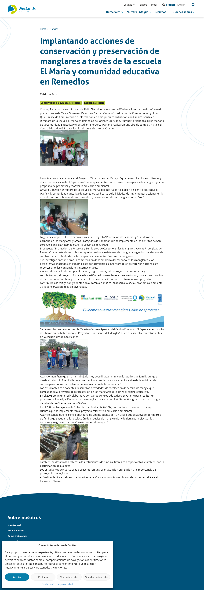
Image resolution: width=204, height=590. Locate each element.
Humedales (113, 12)
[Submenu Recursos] (168, 12)
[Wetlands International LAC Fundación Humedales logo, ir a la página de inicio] (22, 9)
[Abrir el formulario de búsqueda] (193, 4)
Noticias (54, 28)
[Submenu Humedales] (122, 12)
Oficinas (128, 4)
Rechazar (43, 577)
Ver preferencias (69, 577)
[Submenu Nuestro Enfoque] (150, 12)
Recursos (160, 12)
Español (170, 4)
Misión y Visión (16, 530)
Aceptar (17, 577)
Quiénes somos (182, 12)
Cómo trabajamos (17, 535)
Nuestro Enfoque (137, 12)
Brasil (154, 4)
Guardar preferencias (96, 577)
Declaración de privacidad (57, 584)
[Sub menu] (134, 4)
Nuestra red (14, 525)
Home (43, 28)
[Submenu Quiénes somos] (194, 12)
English (181, 4)
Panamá (143, 4)
